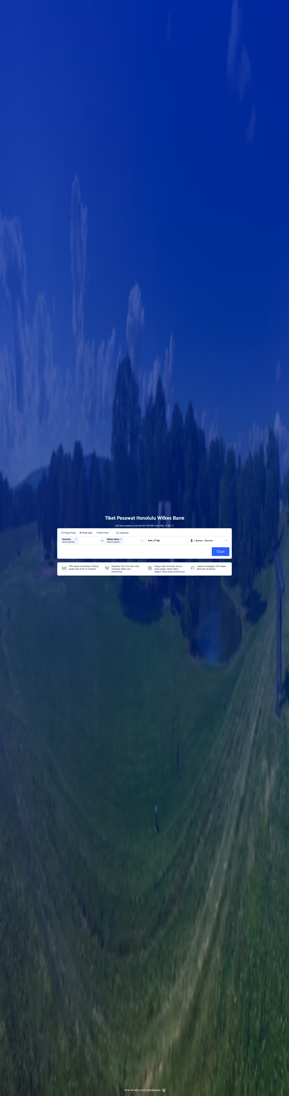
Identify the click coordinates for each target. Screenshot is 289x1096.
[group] (81, 540)
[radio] (68, 532)
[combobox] (80, 540)
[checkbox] (122, 532)
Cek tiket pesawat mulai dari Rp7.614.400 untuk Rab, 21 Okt (143, 525)
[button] (262, 5)
